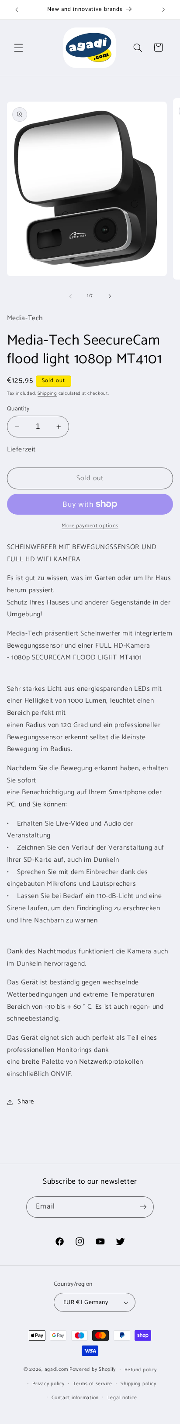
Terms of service (92, 1384)
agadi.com (57, 1369)
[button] (18, 48)
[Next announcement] (163, 9)
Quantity (18, 408)
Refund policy (141, 1370)
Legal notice (122, 1397)
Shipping (47, 393)
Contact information (75, 1397)
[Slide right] (109, 296)
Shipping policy (138, 1384)
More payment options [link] (90, 526)
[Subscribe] (143, 1207)
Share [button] (25, 1101)
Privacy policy (48, 1384)
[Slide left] (70, 296)
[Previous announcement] (16, 9)
